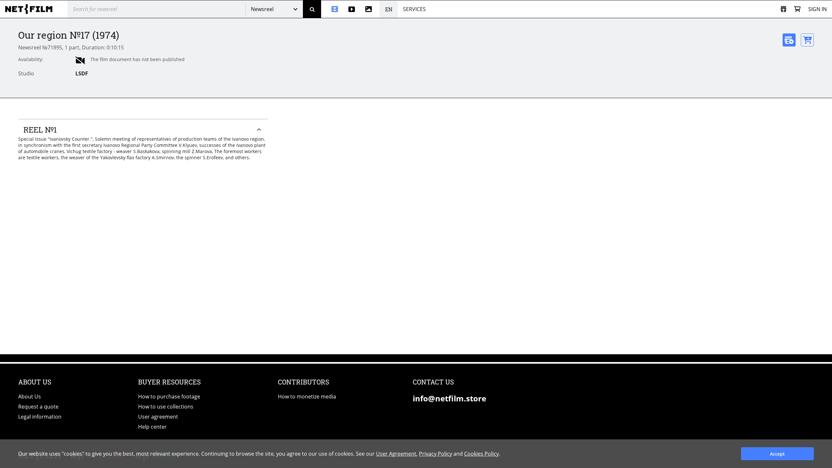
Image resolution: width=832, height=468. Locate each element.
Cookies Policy (481, 453)
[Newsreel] (332, 9)
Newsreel (262, 9)
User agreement (158, 416)
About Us (29, 396)
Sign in (817, 9)
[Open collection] (783, 9)
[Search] (312, 9)
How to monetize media (307, 396)
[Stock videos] (351, 9)
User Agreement (396, 453)
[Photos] (370, 9)
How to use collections (165, 406)
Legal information (39, 416)
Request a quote (38, 406)
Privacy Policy (435, 453)
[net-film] (31, 9)
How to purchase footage (169, 396)
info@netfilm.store (449, 398)
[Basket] (797, 9)
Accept (777, 454)
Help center (152, 426)
